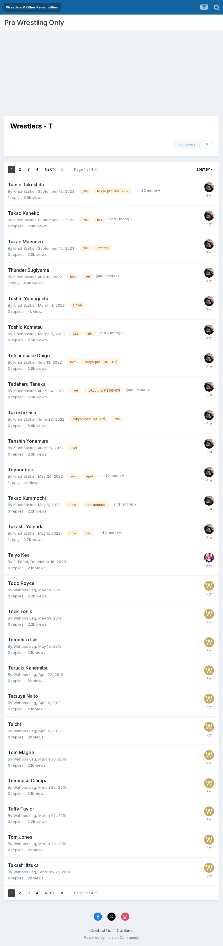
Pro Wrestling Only (34, 22)
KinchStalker (24, 191)
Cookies (125, 930)
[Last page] (62, 169)
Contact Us (100, 930)
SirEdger (20, 561)
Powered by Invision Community (111, 937)
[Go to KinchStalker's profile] (209, 187)
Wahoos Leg (24, 590)
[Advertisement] (111, 71)
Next (50, 169)
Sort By (204, 169)
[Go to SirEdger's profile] (209, 558)
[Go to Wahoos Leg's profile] (209, 586)
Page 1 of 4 (84, 169)
